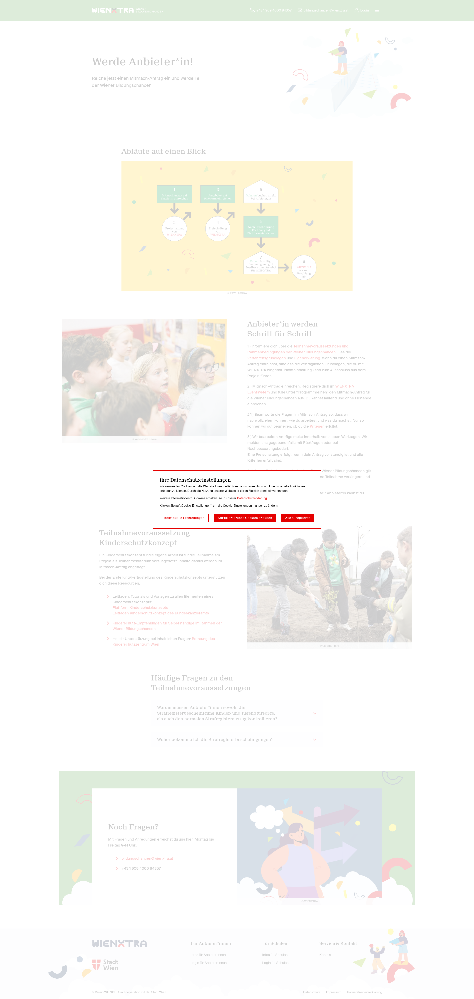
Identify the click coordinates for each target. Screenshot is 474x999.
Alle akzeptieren (297, 518)
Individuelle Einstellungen (184, 518)
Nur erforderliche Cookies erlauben (245, 518)
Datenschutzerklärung (252, 498)
